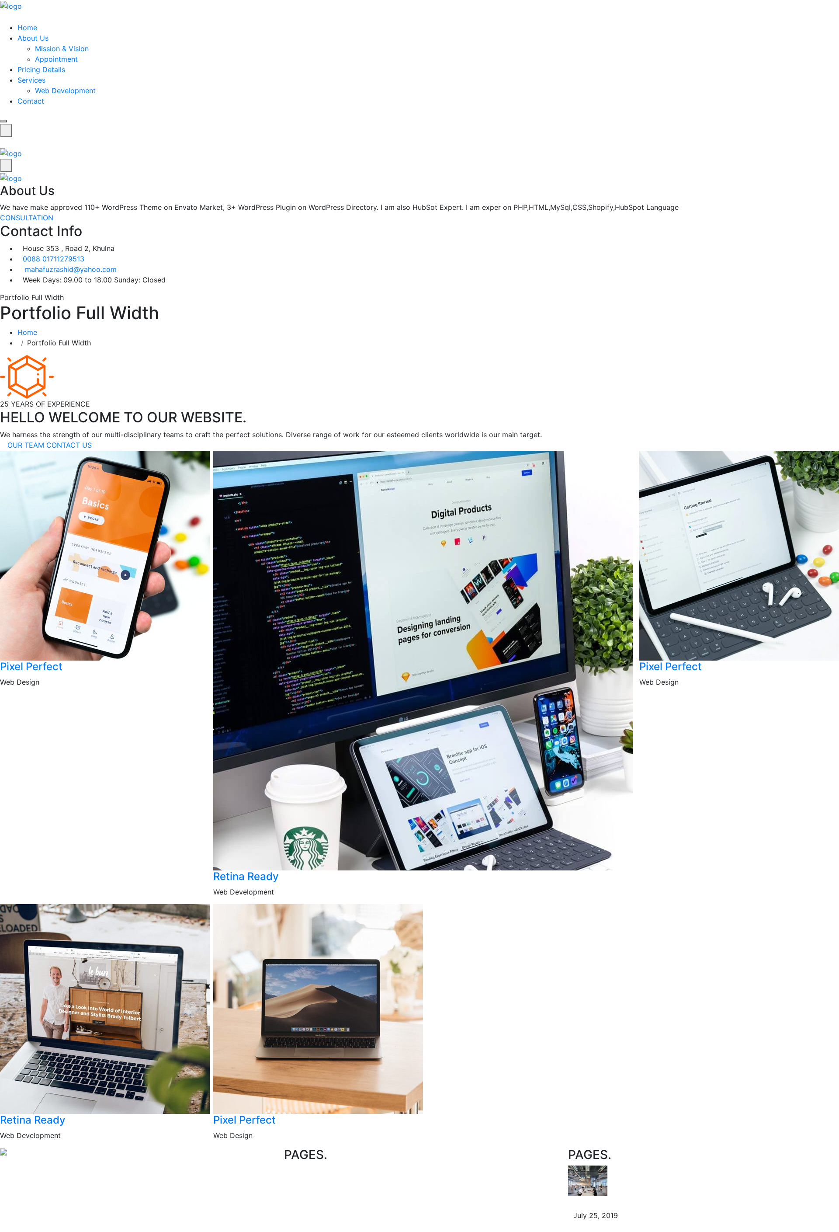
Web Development (65, 90)
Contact (30, 101)
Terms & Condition (332, 1181)
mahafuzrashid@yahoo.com (71, 269)
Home (27, 27)
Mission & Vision (62, 48)
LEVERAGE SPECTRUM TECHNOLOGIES (651, 1201)
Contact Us (439, 1170)
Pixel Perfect (31, 666)
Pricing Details (41, 69)
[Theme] (11, 5)
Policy (312, 1170)
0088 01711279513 (53, 258)
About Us (33, 38)
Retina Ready (246, 876)
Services (31, 80)
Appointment (56, 59)
